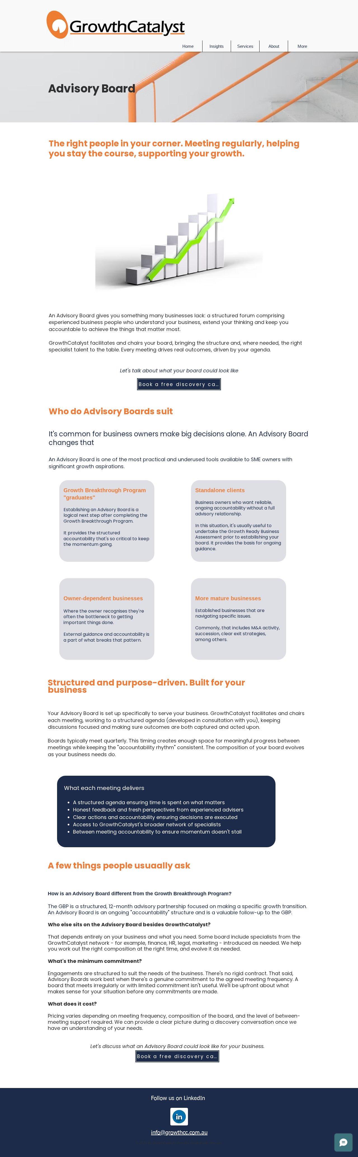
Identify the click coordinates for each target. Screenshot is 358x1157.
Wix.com (215, 1143)
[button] (245, 46)
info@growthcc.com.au (179, 1132)
